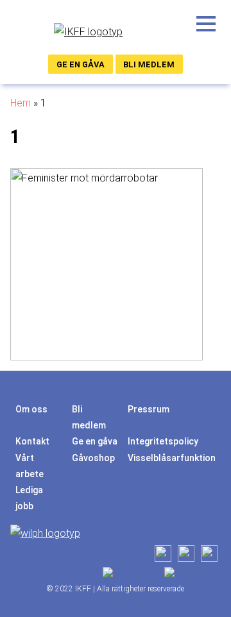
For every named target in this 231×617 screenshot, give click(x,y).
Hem (20, 103)
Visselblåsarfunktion (172, 458)
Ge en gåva (80, 64)
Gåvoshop (93, 458)
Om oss (31, 409)
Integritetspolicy (163, 441)
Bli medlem (149, 64)
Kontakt (32, 441)
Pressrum (148, 409)
